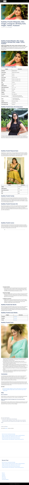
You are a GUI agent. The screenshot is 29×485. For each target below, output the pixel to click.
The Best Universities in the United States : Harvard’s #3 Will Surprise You (13, 439)
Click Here (15, 316)
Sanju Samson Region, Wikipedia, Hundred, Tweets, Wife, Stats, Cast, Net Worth (15, 388)
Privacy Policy (4, 478)
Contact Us (3, 474)
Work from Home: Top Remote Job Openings (8, 434)
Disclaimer (3, 475)
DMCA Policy (4, 476)
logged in (6, 428)
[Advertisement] (14, 34)
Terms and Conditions (5, 479)
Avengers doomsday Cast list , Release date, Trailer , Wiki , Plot (11, 436)
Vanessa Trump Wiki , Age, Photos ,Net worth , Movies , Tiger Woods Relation (13, 435)
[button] (24, 1)
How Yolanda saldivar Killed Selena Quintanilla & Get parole (11, 466)
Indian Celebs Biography (5, 417)
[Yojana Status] (3, 1)
